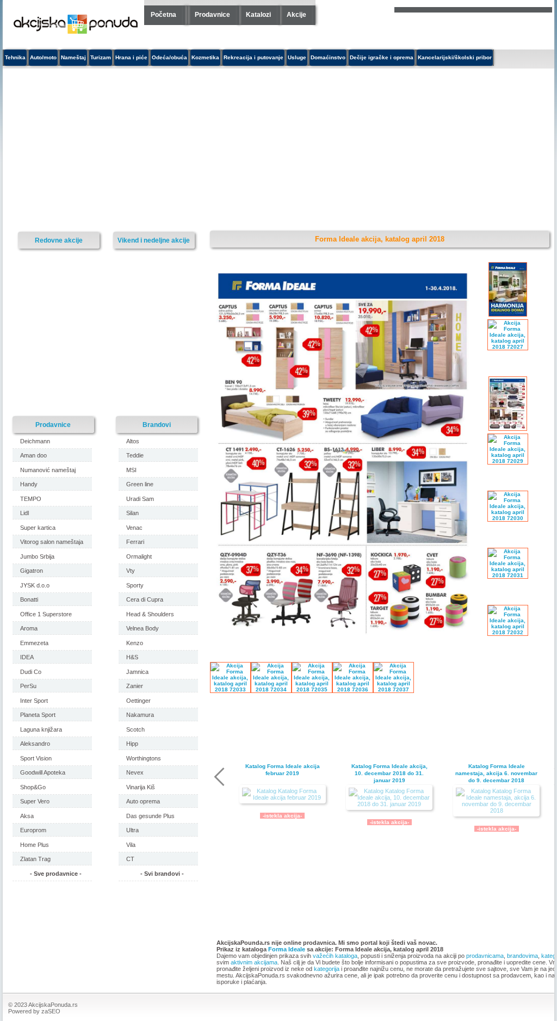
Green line (139, 484)
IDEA (27, 657)
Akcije (296, 14)
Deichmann (35, 441)
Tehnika (15, 57)
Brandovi (157, 424)
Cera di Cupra (144, 599)
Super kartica (37, 527)
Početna (163, 14)
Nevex (135, 772)
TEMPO (30, 499)
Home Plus (34, 844)
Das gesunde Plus (150, 816)
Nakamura (140, 714)
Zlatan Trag (35, 859)
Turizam (100, 57)
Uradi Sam (140, 499)
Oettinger (138, 700)
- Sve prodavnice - (56, 873)
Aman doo (33, 455)
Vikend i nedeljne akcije (153, 240)
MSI (131, 470)
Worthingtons (143, 758)
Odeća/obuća (169, 57)
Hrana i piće (131, 57)
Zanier (134, 686)
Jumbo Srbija (37, 556)
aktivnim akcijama (254, 962)
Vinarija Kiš (140, 787)
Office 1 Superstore (46, 614)
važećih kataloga (335, 955)
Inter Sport (34, 700)
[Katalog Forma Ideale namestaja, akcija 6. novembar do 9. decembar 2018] (496, 800)
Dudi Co (30, 672)
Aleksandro (35, 743)
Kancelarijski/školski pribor (455, 57)
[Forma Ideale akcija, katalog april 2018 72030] (346, 639)
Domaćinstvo (328, 57)
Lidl (24, 513)
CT (130, 859)
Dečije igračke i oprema (381, 57)
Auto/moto (43, 57)
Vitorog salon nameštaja (51, 542)
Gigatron (31, 570)
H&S (132, 657)
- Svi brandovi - (162, 873)
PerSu (28, 686)
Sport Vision (36, 758)
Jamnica (137, 672)
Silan (132, 513)
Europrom (33, 830)
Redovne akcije (59, 240)
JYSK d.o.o (34, 585)
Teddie (135, 455)
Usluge (297, 57)
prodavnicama (485, 955)
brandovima (522, 955)
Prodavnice (212, 14)
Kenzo (134, 643)
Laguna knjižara (41, 729)
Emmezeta (34, 643)
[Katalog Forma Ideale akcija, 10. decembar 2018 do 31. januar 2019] (389, 797)
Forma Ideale (286, 949)
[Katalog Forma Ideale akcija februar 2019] (282, 794)
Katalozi (258, 14)
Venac (134, 527)
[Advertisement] (195, 150)
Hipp (132, 743)
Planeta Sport (37, 714)
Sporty (135, 585)
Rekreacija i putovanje (253, 57)
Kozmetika (205, 57)
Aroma (29, 628)
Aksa (27, 816)
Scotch (135, 729)
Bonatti (29, 599)
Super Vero (34, 801)
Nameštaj (73, 57)
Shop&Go (33, 787)
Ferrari (135, 542)
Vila (130, 844)
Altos (132, 441)
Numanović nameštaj (48, 470)
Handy (29, 484)
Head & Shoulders (150, 614)
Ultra (132, 830)
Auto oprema (143, 801)
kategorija (326, 969)
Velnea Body (142, 628)
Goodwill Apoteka (42, 772)
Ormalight (139, 556)
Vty (130, 570)
